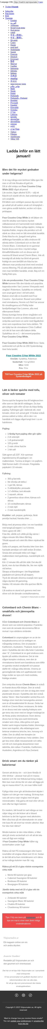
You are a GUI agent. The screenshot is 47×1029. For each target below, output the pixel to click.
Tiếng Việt (14, 139)
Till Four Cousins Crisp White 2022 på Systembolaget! (23, 375)
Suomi (13, 52)
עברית (13, 112)
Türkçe (13, 132)
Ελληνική (14, 59)
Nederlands (15, 50)
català (12, 32)
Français (13, 54)
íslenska (13, 71)
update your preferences (21, 1021)
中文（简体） (16, 35)
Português (14, 96)
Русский (14, 103)
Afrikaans (14, 25)
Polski (13, 93)
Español (13, 105)
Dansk (13, 45)
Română (13, 100)
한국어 (13, 81)
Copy (40, 2)
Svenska (13, 110)
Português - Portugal (18, 98)
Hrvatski (13, 40)
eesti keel (14, 47)
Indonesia (14, 68)
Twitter (11, 7)
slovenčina (14, 119)
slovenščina (15, 121)
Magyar (13, 64)
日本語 (13, 75)
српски (13, 124)
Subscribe (9, 11)
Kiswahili (14, 107)
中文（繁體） (16, 38)
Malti (12, 89)
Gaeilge (13, 66)
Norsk (13, 91)
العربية (13, 23)
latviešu (13, 117)
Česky (13, 42)
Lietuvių (13, 114)
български (15, 30)
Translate (9, 18)
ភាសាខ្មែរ (13, 78)
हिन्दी (12, 61)
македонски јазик (18, 84)
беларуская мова (17, 28)
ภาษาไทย (14, 129)
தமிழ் (12, 126)
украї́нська (15, 136)
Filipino (13, 134)
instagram (30, 917)
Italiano (13, 73)
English (13, 20)
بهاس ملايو (15, 86)
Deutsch (13, 57)
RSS (7, 16)
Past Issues (9, 13)
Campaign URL (6, 2)
